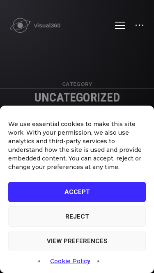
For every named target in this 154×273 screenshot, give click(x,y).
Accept (77, 192)
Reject (77, 216)
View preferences (77, 241)
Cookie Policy (70, 261)
